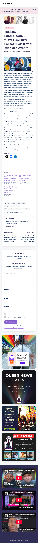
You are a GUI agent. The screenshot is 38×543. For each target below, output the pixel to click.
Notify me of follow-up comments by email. (19, 314)
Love (18, 206)
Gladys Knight (21, 203)
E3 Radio (8, 3)
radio (19, 208)
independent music (9, 206)
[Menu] (35, 3)
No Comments (26, 51)
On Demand (9, 27)
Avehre (7, 203)
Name (6, 289)
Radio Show (26, 208)
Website (7, 306)
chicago (13, 203)
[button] (10, 226)
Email (6, 298)
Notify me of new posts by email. (16, 317)
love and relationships (10, 208)
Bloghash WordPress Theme (19, 540)
